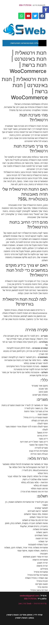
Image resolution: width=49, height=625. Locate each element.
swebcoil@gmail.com (29, 595)
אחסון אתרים (26, 615)
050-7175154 (25, 5)
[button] (45, 9)
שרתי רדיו (38, 615)
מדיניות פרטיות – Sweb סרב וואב (32, 603)
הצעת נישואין (21, 618)
